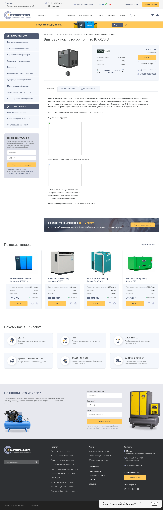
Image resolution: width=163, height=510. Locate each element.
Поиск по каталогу (12, 462)
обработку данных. (128, 504)
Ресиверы (11, 67)
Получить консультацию (22, 165)
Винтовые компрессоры (17, 42)
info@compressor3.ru (85, 4)
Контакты (111, 15)
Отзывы (122, 15)
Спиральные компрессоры (18, 61)
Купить (147, 58)
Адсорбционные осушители (19, 80)
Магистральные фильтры (18, 86)
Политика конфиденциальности (14, 505)
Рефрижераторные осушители (20, 73)
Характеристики (68, 89)
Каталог (41, 15)
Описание (51, 89)
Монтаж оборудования (16, 112)
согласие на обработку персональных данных (102, 428)
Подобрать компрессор (142, 225)
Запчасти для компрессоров (19, 92)
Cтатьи (92, 480)
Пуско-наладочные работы (18, 119)
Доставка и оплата (86, 15)
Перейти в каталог (148, 245)
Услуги (55, 15)
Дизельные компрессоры (18, 48)
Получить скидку (147, 64)
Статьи (100, 15)
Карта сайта (35, 505)
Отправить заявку (104, 421)
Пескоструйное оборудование (20, 99)
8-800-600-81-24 (131, 4)
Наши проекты (95, 471)
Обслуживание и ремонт (17, 125)
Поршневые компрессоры (18, 55)
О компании (70, 15)
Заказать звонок (135, 478)
